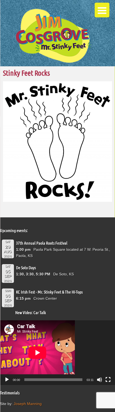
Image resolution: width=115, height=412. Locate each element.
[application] (57, 352)
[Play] (7, 379)
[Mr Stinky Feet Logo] (53, 36)
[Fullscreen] (108, 379)
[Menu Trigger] (102, 10)
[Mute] (99, 379)
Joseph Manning (28, 404)
